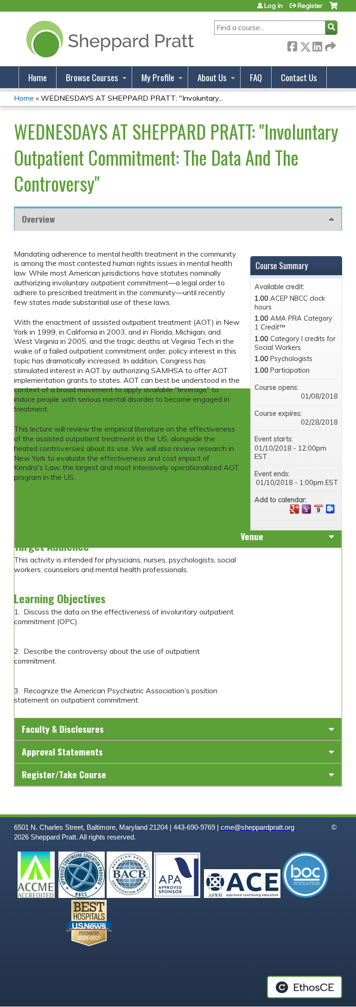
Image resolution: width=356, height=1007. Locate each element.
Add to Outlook (330, 509)
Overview (38, 219)
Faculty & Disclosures (63, 729)
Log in (273, 5)
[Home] (108, 39)
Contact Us (299, 77)
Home (37, 77)
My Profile (157, 77)
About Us (212, 77)
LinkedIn (317, 44)
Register (310, 5)
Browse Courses (92, 77)
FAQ (256, 77)
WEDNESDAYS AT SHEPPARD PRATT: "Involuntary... (132, 98)
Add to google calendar (294, 509)
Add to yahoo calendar (306, 509)
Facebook (292, 44)
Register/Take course (64, 774)
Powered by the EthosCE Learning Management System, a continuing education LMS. (304, 987)
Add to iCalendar (318, 508)
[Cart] (333, 9)
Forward (329, 44)
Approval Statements (62, 751)
